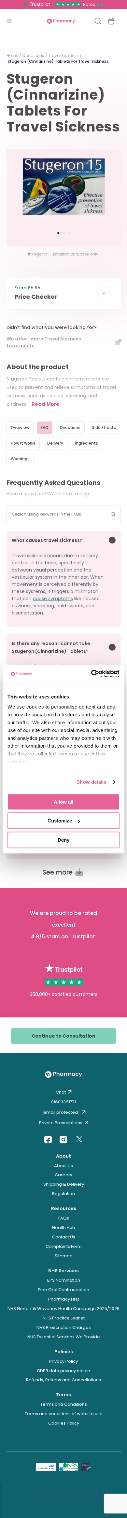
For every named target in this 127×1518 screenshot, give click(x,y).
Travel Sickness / (64, 55)
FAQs (63, 1218)
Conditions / (34, 55)
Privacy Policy (63, 1361)
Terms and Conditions (63, 1404)
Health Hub (63, 1227)
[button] (58, 233)
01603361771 (63, 1102)
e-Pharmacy (61, 21)
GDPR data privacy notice (63, 1371)
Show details (91, 782)
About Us (63, 1166)
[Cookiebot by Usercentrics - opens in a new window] (91, 673)
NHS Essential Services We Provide (63, 1337)
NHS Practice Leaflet (64, 1318)
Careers (63, 1175)
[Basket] (111, 21)
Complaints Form (64, 1246)
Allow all (63, 802)
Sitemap (64, 1256)
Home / (14, 55)
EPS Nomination (63, 1280)
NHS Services (63, 1270)
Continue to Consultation (63, 1036)
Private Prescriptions (60, 1123)
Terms (63, 1394)
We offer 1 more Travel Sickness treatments (44, 342)
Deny (63, 840)
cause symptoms (53, 598)
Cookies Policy (63, 1423)
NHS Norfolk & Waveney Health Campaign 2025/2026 (63, 1308)
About (63, 1156)
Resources (63, 1208)
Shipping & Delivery (63, 1184)
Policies (63, 1351)
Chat (61, 1092)
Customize (60, 820)
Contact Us (63, 1237)
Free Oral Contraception (63, 1290)
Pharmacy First (63, 1299)
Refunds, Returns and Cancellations (63, 1380)
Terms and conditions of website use (64, 1414)
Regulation (63, 1194)
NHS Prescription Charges (63, 1327)
